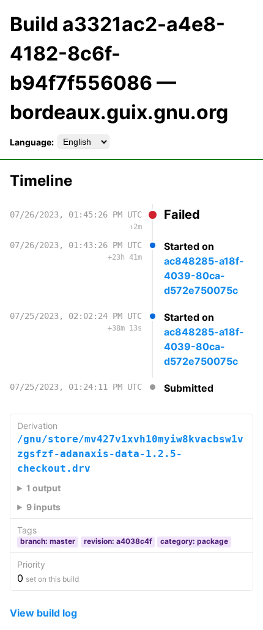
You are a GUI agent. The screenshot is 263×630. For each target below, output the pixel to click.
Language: (32, 142)
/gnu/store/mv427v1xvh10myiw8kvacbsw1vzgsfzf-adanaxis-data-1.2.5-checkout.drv (130, 453)
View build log (43, 613)
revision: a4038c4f (118, 541)
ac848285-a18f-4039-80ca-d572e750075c (204, 275)
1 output (43, 488)
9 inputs (43, 507)
